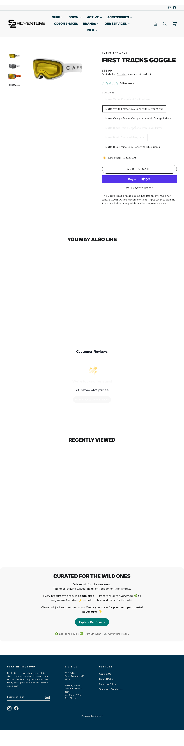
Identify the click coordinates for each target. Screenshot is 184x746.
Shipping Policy (107, 684)
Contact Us (105, 673)
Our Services (116, 23)
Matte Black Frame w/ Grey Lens (125, 137)
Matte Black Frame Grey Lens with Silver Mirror (133, 128)
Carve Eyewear (115, 53)
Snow (74, 17)
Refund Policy (106, 678)
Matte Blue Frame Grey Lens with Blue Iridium (132, 147)
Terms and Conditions (111, 689)
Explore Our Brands (92, 622)
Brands (89, 23)
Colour (108, 92)
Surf (56, 17)
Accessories (118, 17)
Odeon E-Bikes (66, 23)
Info (91, 30)
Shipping (121, 74)
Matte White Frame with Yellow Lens (127, 99)
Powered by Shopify (92, 716)
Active (93, 17)
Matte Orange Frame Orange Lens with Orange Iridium (138, 118)
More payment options (139, 187)
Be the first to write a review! (92, 399)
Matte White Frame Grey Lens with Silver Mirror (134, 109)
